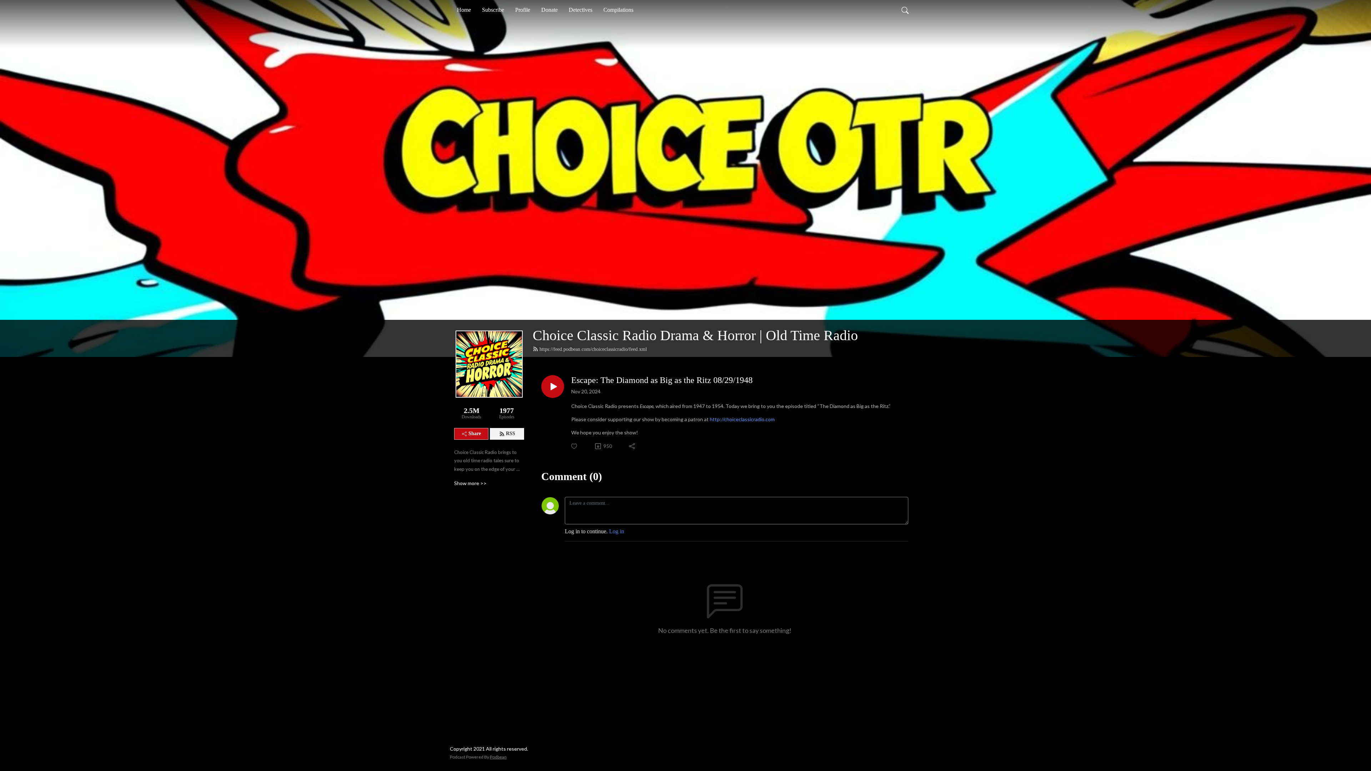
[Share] (632, 446)
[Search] (905, 10)
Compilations (618, 10)
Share (474, 433)
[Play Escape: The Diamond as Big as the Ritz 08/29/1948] (552, 386)
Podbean (498, 757)
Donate (549, 10)
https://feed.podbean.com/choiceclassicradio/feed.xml (593, 349)
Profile (522, 10)
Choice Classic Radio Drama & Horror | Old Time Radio (695, 335)
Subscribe (493, 10)
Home (464, 10)
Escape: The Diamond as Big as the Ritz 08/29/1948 (662, 380)
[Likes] (575, 446)
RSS (510, 433)
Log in (616, 531)
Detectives (580, 10)
